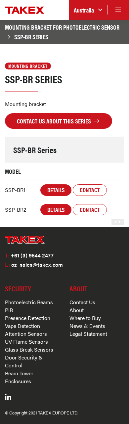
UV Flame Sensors (26, 341)
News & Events (87, 326)
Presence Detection (27, 318)
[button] (88, 10)
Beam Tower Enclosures (19, 377)
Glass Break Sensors (29, 349)
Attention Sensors (26, 333)
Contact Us (82, 302)
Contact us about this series (54, 120)
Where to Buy (85, 318)
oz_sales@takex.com (34, 264)
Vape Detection (22, 326)
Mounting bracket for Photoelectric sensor (62, 27)
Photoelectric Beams (29, 302)
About (76, 310)
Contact (90, 190)
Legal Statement (88, 333)
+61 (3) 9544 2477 (29, 255)
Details (55, 190)
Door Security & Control (24, 361)
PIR (9, 310)
